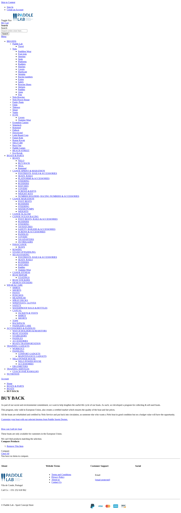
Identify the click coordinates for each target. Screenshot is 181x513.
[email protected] (102, 480)
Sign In (10, 7)
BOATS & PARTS (15, 386)
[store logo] (23, 20)
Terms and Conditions (61, 474)
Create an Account (15, 9)
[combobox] (14, 30)
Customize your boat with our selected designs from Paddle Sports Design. (34, 419)
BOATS (10, 388)
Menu (3, 36)
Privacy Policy (57, 477)
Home (9, 383)
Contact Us (56, 482)
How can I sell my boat (11, 429)
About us (55, 479)
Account (5, 379)
